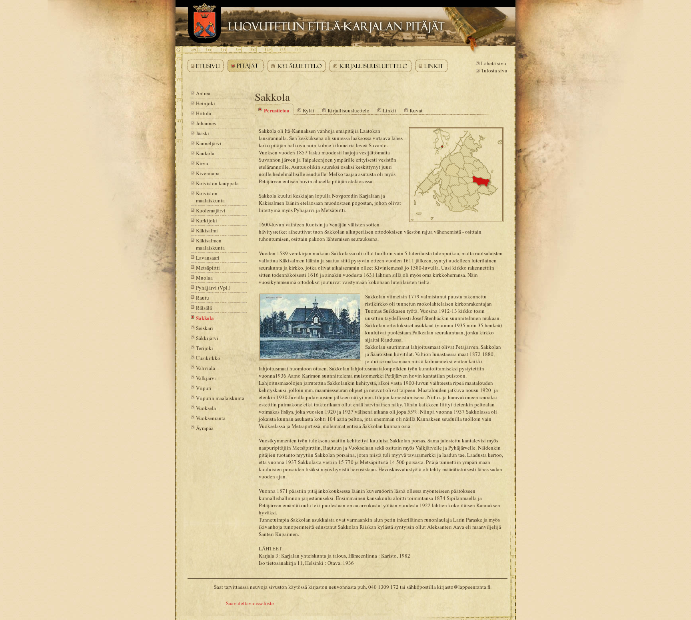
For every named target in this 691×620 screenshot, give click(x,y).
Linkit (389, 110)
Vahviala (205, 368)
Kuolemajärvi (211, 210)
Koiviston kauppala (217, 183)
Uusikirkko (208, 358)
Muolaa (204, 277)
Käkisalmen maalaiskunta (210, 244)
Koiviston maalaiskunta (210, 197)
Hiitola (203, 113)
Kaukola (205, 153)
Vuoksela (206, 408)
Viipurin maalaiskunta (220, 398)
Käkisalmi (207, 230)
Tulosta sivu (494, 70)
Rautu (202, 297)
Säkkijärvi (207, 338)
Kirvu (202, 163)
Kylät (308, 110)
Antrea (203, 93)
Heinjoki (205, 103)
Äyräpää (205, 428)
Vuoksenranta (211, 418)
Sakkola (205, 318)
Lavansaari (208, 257)
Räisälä (204, 307)
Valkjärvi (206, 378)
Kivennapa (208, 173)
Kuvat (416, 110)
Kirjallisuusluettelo (348, 110)
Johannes (206, 123)
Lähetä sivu (493, 63)
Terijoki (204, 348)
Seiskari (204, 328)
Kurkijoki (206, 220)
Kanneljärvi (209, 143)
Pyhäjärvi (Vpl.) (213, 287)
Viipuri (204, 388)
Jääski (202, 133)
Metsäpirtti (208, 267)
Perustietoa (277, 110)
